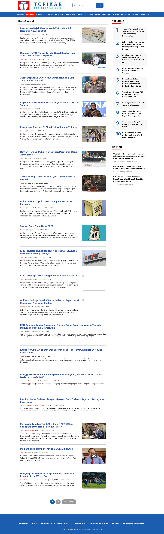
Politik (49, 14)
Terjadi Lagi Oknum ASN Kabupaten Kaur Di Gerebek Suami (132, 94)
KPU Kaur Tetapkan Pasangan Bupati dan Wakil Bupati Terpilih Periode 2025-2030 (128, 179)
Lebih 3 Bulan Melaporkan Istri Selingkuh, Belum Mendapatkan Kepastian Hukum (133, 45)
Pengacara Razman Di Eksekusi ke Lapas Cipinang (49, 127)
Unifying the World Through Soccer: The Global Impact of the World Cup (47, 475)
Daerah (39, 14)
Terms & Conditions (99, 523)
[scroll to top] (157, 530)
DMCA (34, 523)
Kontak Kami (46, 523)
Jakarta (22, 405)
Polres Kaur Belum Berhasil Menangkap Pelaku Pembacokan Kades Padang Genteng (132, 82)
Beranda (20, 14)
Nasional (30, 14)
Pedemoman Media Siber (133, 523)
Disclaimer (23, 523)
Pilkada (29, 208)
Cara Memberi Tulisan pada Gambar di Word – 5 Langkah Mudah (133, 135)
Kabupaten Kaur (26, 381)
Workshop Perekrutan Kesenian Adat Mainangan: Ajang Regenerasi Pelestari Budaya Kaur (129, 156)
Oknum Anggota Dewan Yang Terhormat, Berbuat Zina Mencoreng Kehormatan (133, 32)
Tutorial (59, 14)
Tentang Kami (80, 523)
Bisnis (97, 14)
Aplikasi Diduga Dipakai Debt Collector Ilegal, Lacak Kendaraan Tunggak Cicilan (49, 301)
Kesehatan (70, 14)
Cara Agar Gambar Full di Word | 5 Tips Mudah (133, 104)
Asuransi (106, 14)
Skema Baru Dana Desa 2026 (36, 226)
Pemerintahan (38, 405)
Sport (135, 14)
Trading (115, 14)
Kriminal (89, 14)
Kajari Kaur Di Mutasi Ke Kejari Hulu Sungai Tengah (132, 70)
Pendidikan (31, 430)
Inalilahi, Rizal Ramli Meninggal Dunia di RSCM (46, 449)
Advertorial (145, 14)
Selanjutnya (69, 502)
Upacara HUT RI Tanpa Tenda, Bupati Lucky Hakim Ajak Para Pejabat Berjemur (48, 54)
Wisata (80, 14)
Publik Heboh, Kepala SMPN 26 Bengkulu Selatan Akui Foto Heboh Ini (133, 58)
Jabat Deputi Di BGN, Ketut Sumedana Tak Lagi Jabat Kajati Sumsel (133, 113)
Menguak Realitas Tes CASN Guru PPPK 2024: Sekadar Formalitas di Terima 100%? (46, 425)
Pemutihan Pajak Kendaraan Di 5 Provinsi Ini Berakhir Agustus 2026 (45, 29)
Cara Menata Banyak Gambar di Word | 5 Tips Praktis (132, 124)
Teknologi (126, 14)
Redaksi (115, 523)
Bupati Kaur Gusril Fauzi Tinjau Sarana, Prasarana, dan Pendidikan (129, 167)
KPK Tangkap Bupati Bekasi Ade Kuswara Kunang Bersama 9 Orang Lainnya (48, 252)
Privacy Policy (63, 523)
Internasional (30, 480)
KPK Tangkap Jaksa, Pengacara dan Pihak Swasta (48, 275)
